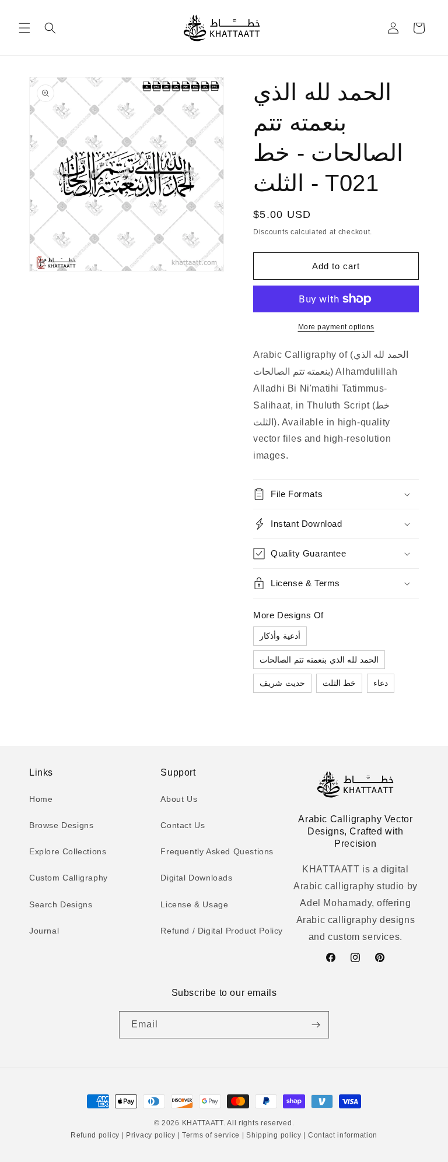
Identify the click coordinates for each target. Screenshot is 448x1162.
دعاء (380, 683)
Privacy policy (150, 1135)
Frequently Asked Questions (217, 851)
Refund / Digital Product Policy (221, 930)
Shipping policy (274, 1135)
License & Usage (194, 904)
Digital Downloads (196, 877)
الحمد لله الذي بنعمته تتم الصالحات (319, 659)
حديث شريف (282, 683)
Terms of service (211, 1135)
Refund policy (96, 1135)
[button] (24, 28)
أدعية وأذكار (280, 635)
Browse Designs (61, 825)
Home (40, 799)
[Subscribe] (315, 1024)
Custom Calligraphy (68, 877)
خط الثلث (339, 683)
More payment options (336, 327)
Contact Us (182, 825)
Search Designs (60, 904)
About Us (178, 799)
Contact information (341, 1135)
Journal (44, 930)
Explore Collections (67, 851)
